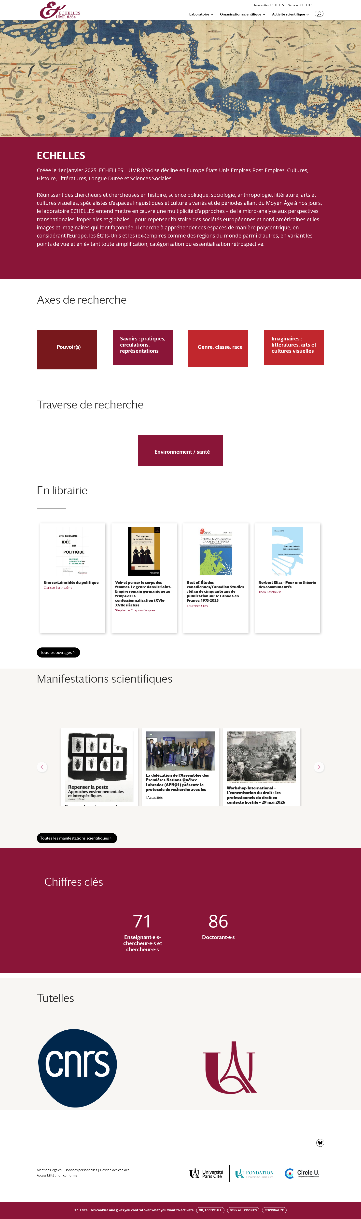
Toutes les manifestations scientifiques (74, 838)
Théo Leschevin (270, 592)
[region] (180, 767)
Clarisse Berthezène (58, 587)
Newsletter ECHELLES (269, 5)
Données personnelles (81, 1170)
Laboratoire (199, 14)
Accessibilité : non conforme (57, 1175)
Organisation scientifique (240, 14)
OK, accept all (210, 1210)
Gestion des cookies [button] (114, 1170)
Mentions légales (49, 1170)
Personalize (274, 1210)
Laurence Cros (197, 605)
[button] (42, 767)
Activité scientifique (288, 14)
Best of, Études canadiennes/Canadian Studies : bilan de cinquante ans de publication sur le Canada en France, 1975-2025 (215, 591)
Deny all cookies (243, 1210)
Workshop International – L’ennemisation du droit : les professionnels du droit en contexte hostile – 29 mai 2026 (256, 795)
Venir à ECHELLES (300, 5)
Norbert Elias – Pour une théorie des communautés (287, 584)
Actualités (155, 797)
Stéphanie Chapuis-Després (135, 610)
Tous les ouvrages (56, 652)
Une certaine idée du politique (71, 582)
